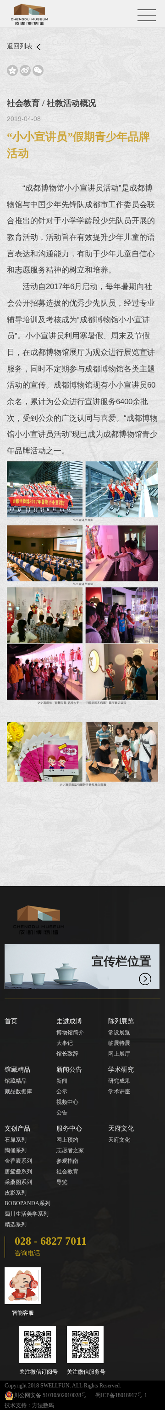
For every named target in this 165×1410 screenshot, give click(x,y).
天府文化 (121, 1128)
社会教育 (67, 1171)
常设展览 (119, 1032)
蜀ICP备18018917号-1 (121, 1395)
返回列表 (20, 46)
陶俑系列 (16, 1150)
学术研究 (121, 1069)
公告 (61, 1112)
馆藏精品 (17, 1069)
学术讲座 (119, 1091)
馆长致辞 (67, 1053)
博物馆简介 (70, 1032)
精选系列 (16, 1224)
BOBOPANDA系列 (27, 1203)
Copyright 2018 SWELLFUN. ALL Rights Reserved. (63, 1385)
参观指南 (67, 1161)
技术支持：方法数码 (29, 1405)
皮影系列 (16, 1193)
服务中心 (69, 1128)
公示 (61, 1091)
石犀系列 (16, 1140)
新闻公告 (69, 1069)
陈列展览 (121, 1021)
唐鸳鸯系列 (18, 1171)
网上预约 (67, 1140)
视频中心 (67, 1102)
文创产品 (17, 1128)
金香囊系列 (18, 1161)
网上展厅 (119, 1053)
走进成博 (69, 1021)
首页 (11, 1021)
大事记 (64, 1043)
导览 (61, 1182)
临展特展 (119, 1043)
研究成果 (119, 1081)
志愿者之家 (70, 1150)
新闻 (61, 1081)
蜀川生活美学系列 (27, 1214)
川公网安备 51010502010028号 (50, 1395)
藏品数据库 (18, 1091)
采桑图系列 (18, 1182)
